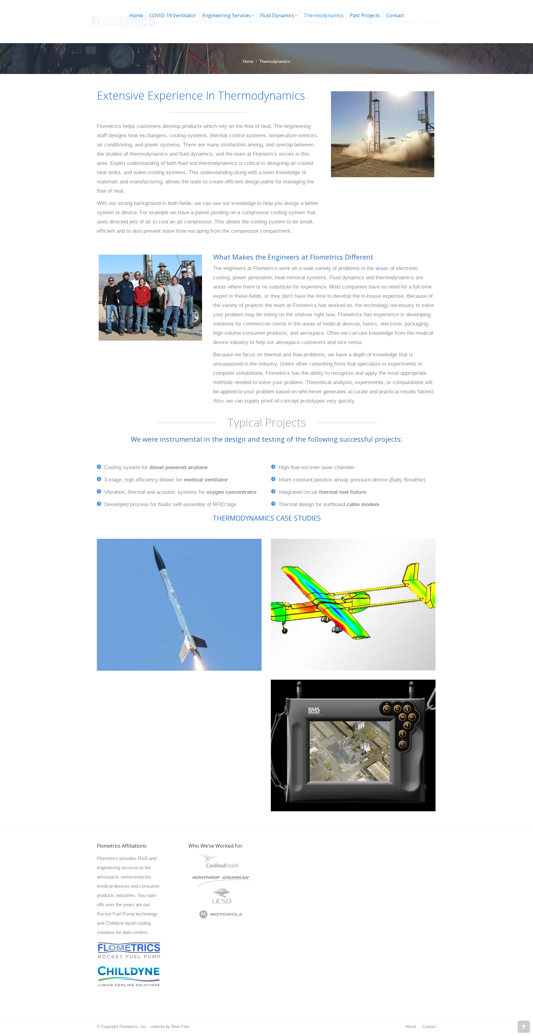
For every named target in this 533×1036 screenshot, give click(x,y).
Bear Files (180, 1026)
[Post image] (179, 605)
